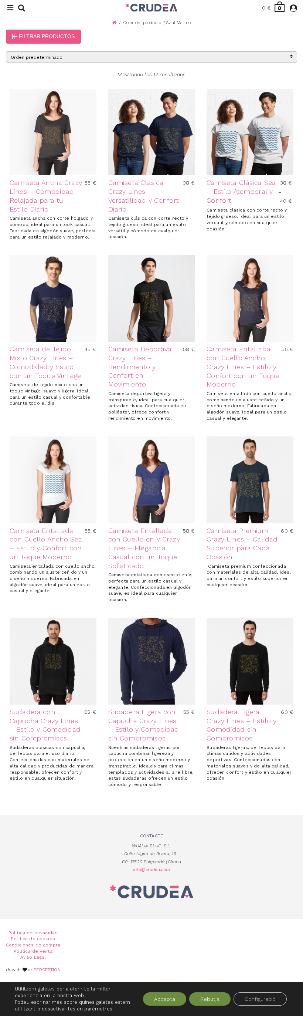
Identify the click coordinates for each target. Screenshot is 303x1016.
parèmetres (98, 1009)
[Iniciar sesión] (293, 9)
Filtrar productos (46, 36)
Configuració (260, 999)
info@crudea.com (151, 869)
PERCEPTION (47, 969)
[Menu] (10, 8)
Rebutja (209, 999)
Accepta (164, 999)
